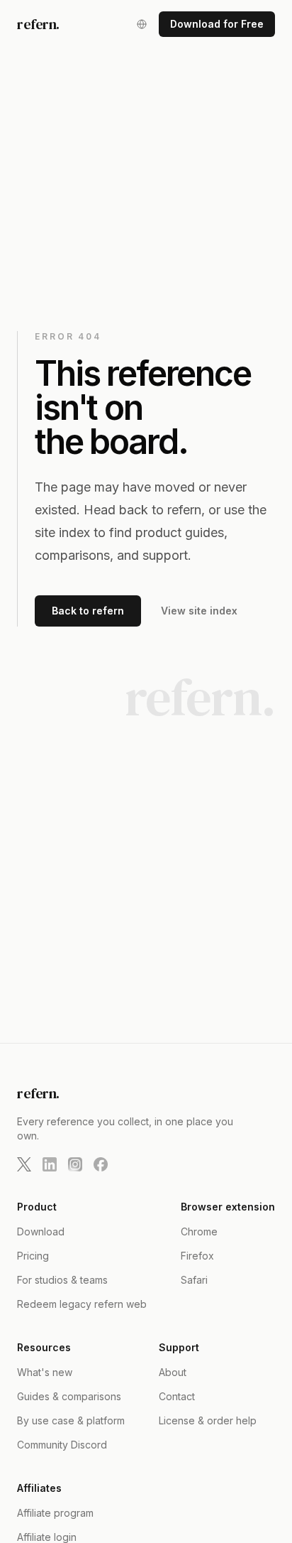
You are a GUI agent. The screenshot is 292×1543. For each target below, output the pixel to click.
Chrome (199, 1231)
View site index (199, 611)
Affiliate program (55, 1513)
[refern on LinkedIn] (50, 1164)
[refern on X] (24, 1164)
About (172, 1372)
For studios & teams (62, 1280)
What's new (44, 1372)
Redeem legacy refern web (82, 1304)
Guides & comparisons (69, 1396)
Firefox (197, 1256)
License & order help (208, 1420)
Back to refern (88, 611)
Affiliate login (47, 1537)
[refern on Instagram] (75, 1164)
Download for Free (217, 24)
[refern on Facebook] (101, 1164)
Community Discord (62, 1445)
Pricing (33, 1256)
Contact (177, 1396)
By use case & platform (71, 1420)
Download (40, 1231)
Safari (194, 1280)
